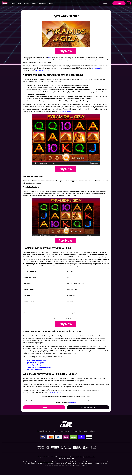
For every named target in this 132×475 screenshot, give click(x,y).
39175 (26, 463)
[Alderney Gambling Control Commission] (89, 447)
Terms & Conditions (64, 431)
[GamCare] (40, 447)
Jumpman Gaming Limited (45, 462)
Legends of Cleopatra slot (36, 360)
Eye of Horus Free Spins (35, 363)
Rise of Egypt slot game (35, 365)
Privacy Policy (77, 431)
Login (105, 3)
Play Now (44, 407)
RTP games (96, 68)
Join (119, 3)
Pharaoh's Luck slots (34, 369)
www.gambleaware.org (71, 457)
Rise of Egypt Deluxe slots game (38, 367)
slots (49, 58)
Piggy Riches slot (55, 393)
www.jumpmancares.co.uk (87, 457)
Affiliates (92, 431)
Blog (85, 431)
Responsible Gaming (43, 431)
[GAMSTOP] (55, 447)
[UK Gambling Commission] (66, 447)
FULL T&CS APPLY (72, 402)
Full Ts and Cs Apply (42, 70)
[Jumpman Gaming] (66, 427)
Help (54, 431)
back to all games (88, 407)
